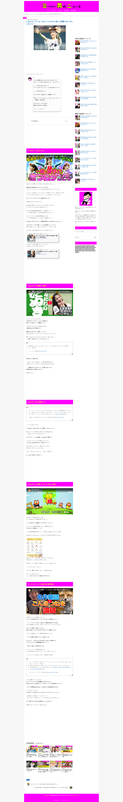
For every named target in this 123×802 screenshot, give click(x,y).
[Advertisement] (49, 61)
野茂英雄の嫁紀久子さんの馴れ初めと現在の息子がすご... (88, 70)
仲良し (76, 249)
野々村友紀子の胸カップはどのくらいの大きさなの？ (88, 41)
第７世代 (92, 249)
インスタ (92, 245)
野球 (28, 779)
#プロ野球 (59, 667)
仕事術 (94, 247)
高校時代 (93, 250)
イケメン (88, 245)
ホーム (48, 10)
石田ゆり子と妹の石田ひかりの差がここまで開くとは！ (88, 91)
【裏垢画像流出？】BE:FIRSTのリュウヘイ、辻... (88, 84)
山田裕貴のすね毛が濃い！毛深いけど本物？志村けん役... (88, 152)
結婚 (79, 250)
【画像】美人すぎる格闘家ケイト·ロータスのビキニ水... (88, 63)
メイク (87, 247)
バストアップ (82, 247)
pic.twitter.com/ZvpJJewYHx (38, 669)
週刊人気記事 (73, 10)
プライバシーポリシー (65, 800)
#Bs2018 (55, 667)
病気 (89, 249)
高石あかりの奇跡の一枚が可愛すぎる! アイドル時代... (88, 145)
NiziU (76, 245)
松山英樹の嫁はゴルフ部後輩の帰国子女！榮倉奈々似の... (88, 56)
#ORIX (66, 667)
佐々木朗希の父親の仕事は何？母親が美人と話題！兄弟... (88, 166)
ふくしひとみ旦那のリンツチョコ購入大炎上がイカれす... (88, 159)
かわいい (80, 245)
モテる (91, 247)
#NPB (63, 667)
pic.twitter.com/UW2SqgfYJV (60, 414)
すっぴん (84, 245)
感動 (83, 249)
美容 (87, 250)
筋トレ (76, 250)
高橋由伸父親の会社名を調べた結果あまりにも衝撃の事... (88, 98)
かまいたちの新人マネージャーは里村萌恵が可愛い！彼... (88, 173)
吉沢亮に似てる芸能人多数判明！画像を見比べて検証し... (88, 105)
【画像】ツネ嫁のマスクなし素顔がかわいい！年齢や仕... (88, 77)
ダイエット (77, 247)
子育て (80, 249)
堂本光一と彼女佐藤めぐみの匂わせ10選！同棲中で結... (88, 48)
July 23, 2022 (60, 417)
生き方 (86, 249)
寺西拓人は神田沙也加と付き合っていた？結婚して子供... (88, 131)
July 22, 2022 (44, 351)
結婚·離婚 (83, 250)
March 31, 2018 (54, 672)
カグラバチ (54, 10)
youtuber (60, 10)
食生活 (90, 250)
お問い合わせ (56, 800)
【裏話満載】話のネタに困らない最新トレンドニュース (60, 795)
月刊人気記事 (66, 10)
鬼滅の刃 (77, 252)
